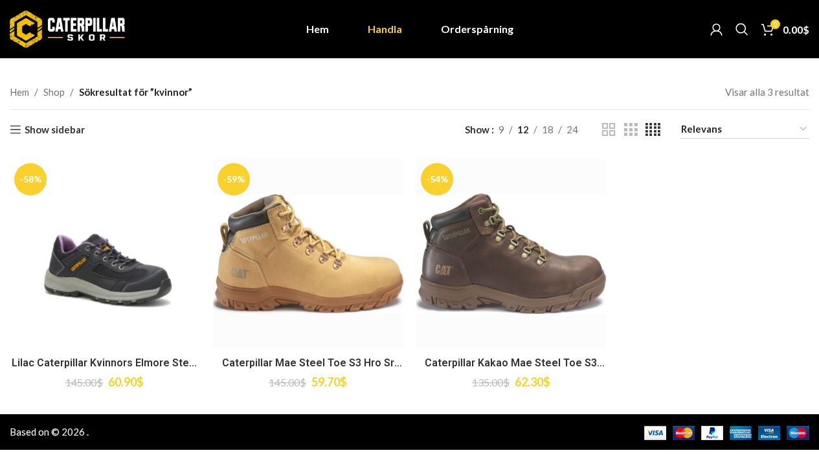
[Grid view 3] (630, 130)
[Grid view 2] (608, 130)
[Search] (742, 29)
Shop (54, 92)
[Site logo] (67, 28)
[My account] (716, 29)
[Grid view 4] (652, 130)
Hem (19, 92)
